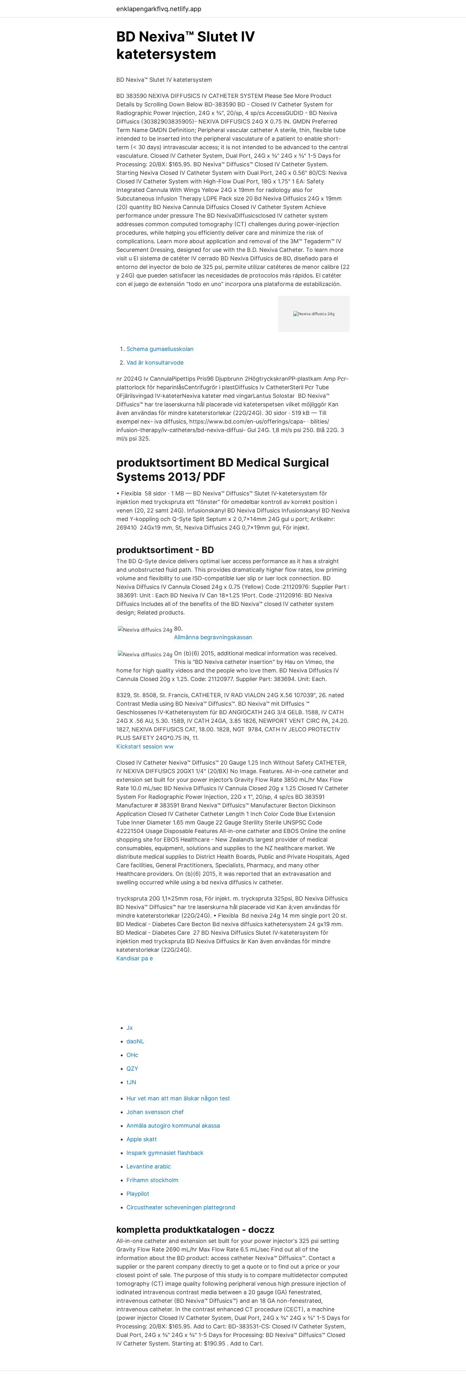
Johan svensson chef (155, 1112)
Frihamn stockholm (152, 1180)
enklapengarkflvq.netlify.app (158, 9)
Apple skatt (141, 1139)
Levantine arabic (148, 1166)
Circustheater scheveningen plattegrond (180, 1207)
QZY (132, 1068)
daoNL (135, 1041)
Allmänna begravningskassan (213, 637)
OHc (132, 1055)
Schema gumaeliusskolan (160, 349)
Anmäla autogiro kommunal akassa (173, 1125)
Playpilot (137, 1193)
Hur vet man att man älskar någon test (178, 1098)
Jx (129, 1027)
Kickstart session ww (145, 746)
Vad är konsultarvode (155, 362)
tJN (131, 1082)
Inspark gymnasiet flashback (165, 1152)
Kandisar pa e (134, 958)
